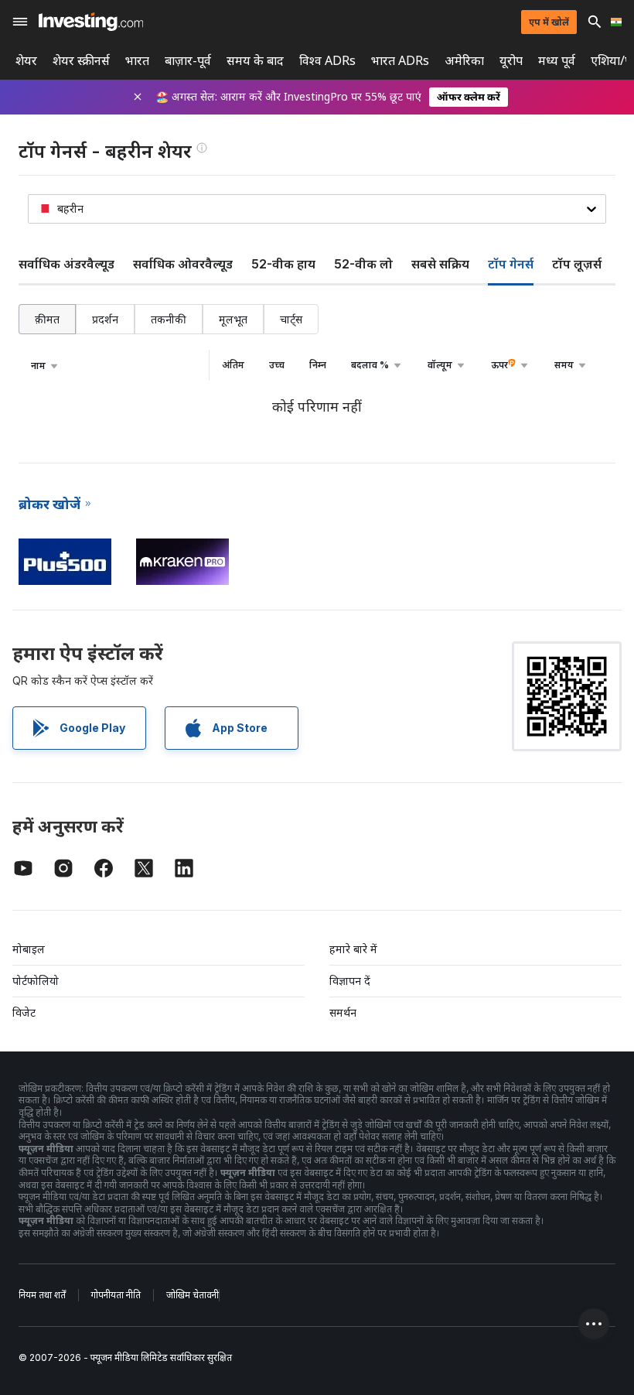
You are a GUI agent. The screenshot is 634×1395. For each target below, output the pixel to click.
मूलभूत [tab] (233, 319)
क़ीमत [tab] (47, 319)
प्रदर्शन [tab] (105, 319)
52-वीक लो (363, 264)
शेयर (26, 61)
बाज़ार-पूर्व (188, 61)
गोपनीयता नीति (116, 1295)
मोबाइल (28, 949)
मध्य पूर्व (556, 61)
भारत (137, 61)
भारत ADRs (400, 61)
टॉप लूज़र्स (577, 264)
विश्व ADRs (327, 61)
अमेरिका (464, 61)
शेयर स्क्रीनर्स (81, 61)
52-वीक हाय (283, 264)
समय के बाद (255, 61)
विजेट (24, 1012)
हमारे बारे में (353, 949)
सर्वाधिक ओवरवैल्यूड (183, 264)
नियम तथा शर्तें (42, 1295)
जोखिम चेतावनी (192, 1295)
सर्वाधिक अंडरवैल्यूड (66, 264)
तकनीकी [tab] (168, 319)
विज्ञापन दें (349, 980)
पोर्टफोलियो (35, 980)
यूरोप (511, 61)
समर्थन (342, 1012)
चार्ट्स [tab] (291, 319)
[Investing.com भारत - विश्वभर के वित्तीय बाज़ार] (91, 21)
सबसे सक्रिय (440, 264)
